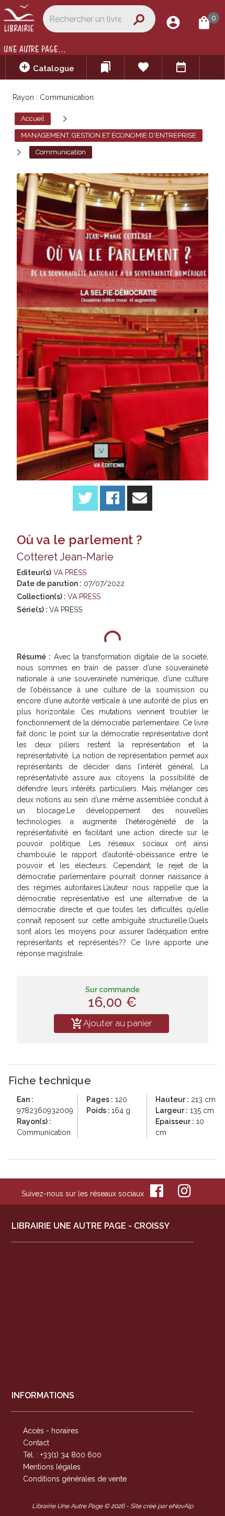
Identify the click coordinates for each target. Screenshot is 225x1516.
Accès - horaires (50, 1431)
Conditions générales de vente (75, 1479)
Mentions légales (52, 1467)
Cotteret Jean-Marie (65, 557)
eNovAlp (180, 1506)
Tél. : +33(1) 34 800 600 (62, 1455)
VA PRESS (69, 572)
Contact (36, 1443)
